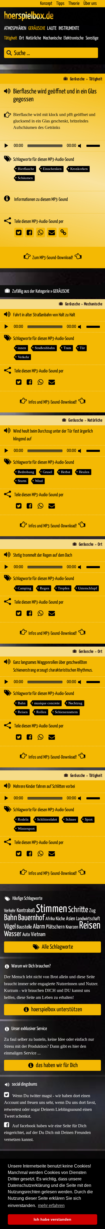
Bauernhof (31, 918)
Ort (21, 38)
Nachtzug (75, 703)
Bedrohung (26, 472)
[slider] (94, 145)
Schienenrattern (66, 712)
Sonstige (92, 38)
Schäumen (25, 178)
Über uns (90, 3)
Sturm (22, 481)
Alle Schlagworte (57, 947)
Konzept (46, 3)
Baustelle (24, 927)
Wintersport (26, 828)
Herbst (65, 472)
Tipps (60, 3)
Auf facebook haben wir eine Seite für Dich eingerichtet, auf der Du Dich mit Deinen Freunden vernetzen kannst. (47, 1132)
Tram (67, 348)
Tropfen (63, 588)
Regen (44, 588)
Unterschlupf (87, 588)
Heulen (84, 472)
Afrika (50, 919)
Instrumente (69, 28)
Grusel (47, 472)
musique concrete (47, 703)
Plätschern (55, 927)
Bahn (22, 703)
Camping (24, 588)
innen (22, 348)
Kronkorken (79, 169)
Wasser (12, 934)
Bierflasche (26, 169)
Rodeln (23, 819)
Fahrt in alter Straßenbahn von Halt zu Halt (44, 315)
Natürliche (33, 38)
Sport (89, 819)
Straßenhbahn (45, 348)
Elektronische (73, 38)
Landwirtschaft (88, 918)
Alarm (39, 927)
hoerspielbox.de (29, 16)
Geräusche (36, 28)
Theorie (73, 3)
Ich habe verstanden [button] (52, 1219)
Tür (82, 348)
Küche (60, 918)
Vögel (10, 926)
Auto (26, 934)
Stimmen (51, 909)
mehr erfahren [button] (51, 1205)
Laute (52, 28)
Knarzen (72, 927)
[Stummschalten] (80, 145)
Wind (39, 481)
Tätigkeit (10, 38)
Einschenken (52, 169)
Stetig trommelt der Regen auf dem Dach (42, 555)
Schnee (71, 819)
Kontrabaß (26, 910)
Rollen (41, 712)
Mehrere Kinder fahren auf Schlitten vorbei (44, 786)
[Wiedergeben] (6, 145)
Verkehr (23, 357)
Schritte (78, 910)
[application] (52, 145)
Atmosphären (15, 28)
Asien (70, 918)
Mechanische (52, 38)
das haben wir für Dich (57, 1065)
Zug (92, 910)
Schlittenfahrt (47, 819)
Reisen (23, 712)
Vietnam (38, 934)
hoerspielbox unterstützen (56, 1009)
